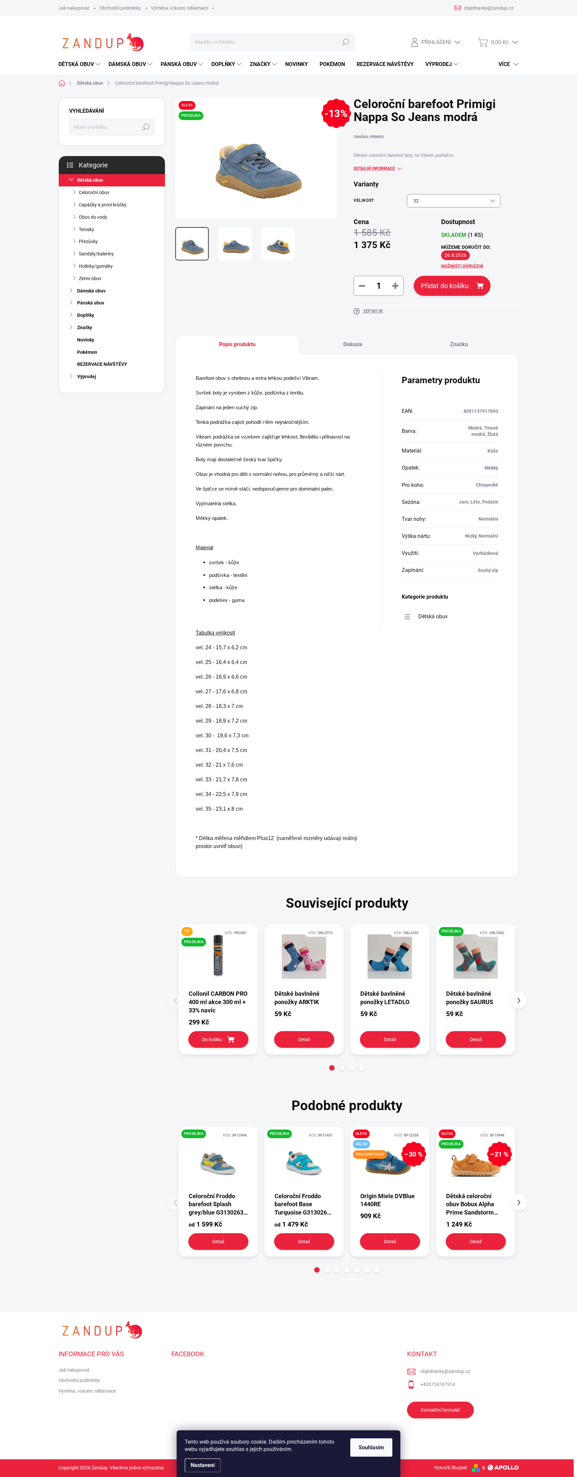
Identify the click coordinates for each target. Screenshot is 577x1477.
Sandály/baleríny (96, 253)
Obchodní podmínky (120, 8)
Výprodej (86, 376)
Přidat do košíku (444, 286)
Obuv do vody (93, 217)
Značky (84, 327)
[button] (332, 1067)
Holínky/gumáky (96, 266)
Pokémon (87, 352)
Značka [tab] (459, 344)
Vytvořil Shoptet (450, 1467)
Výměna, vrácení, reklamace (179, 8)
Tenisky (86, 229)
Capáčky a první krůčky (103, 204)
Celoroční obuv (94, 192)
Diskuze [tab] (352, 344)
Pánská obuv (90, 302)
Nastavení (203, 1465)
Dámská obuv (91, 290)
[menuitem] (80, 64)
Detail (304, 1039)
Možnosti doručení (462, 266)
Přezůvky (88, 241)
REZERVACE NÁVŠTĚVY (102, 364)
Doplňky (85, 315)
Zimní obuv (90, 278)
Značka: (369, 137)
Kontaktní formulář (440, 1410)
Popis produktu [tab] (237, 344)
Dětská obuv (90, 180)
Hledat (345, 42)
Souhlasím (371, 1447)
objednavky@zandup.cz (445, 1371)
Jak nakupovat (73, 8)
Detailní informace (374, 168)
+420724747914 (437, 1384)
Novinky (85, 339)
